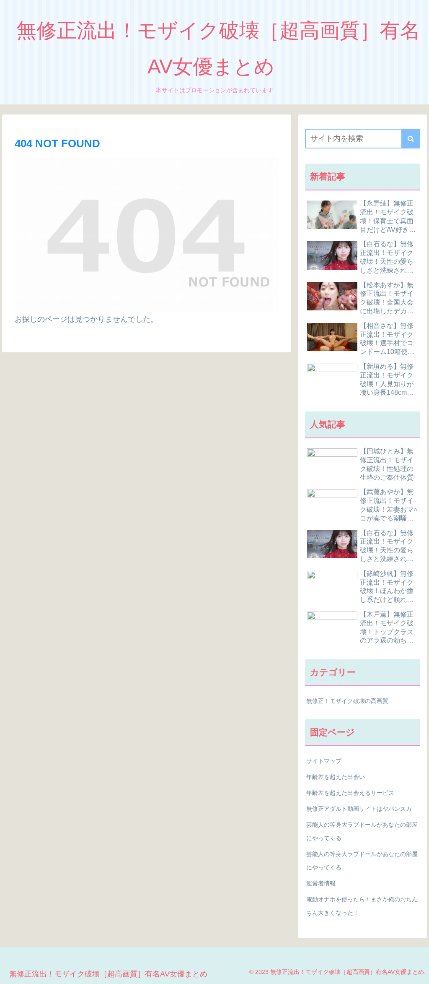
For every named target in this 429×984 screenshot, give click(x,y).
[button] (410, 138)
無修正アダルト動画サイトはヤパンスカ (359, 808)
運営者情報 (321, 883)
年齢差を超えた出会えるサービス (350, 792)
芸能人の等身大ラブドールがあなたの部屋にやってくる (362, 831)
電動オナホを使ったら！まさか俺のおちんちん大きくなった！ (362, 906)
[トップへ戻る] (416, 971)
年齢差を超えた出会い (335, 776)
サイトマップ (323, 761)
